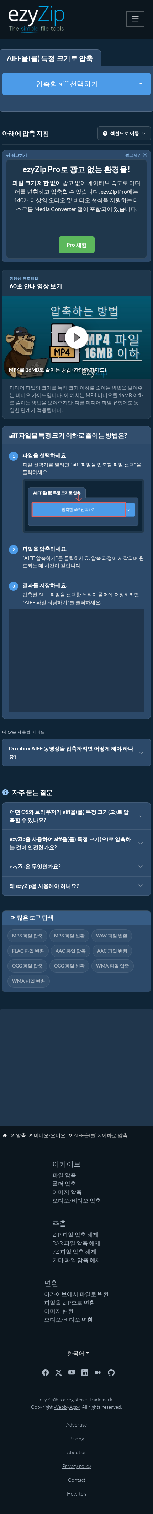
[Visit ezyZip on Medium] (98, 1372)
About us (76, 1452)
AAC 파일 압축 (71, 951)
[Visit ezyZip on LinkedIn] (84, 1372)
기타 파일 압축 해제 (76, 1260)
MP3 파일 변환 (69, 936)
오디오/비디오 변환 (68, 1319)
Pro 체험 (77, 245)
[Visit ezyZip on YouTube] (71, 1372)
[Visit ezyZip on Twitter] (58, 1372)
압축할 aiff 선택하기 (67, 83)
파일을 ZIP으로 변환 (69, 1302)
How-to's (76, 1494)
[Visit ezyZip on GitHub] (111, 1372)
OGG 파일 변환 (69, 966)
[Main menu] (135, 19)
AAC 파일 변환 (112, 951)
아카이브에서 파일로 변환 (76, 1294)
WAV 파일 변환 (111, 936)
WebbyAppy (67, 1407)
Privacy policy (76, 1466)
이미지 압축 (67, 1192)
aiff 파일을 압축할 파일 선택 (103, 464)
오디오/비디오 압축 (76, 1200)
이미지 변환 (59, 1311)
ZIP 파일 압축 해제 (75, 1234)
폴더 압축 (64, 1183)
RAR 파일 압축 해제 (76, 1243)
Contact (76, 1480)
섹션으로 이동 (124, 133)
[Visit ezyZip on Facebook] (45, 1372)
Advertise (76, 1425)
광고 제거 (133, 155)
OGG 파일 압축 (27, 966)
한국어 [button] (74, 1353)
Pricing (76, 1438)
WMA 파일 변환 (28, 981)
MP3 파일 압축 (27, 936)
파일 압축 (64, 1175)
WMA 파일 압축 (112, 966)
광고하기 (19, 155)
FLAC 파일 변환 (28, 951)
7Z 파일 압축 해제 (74, 1251)
